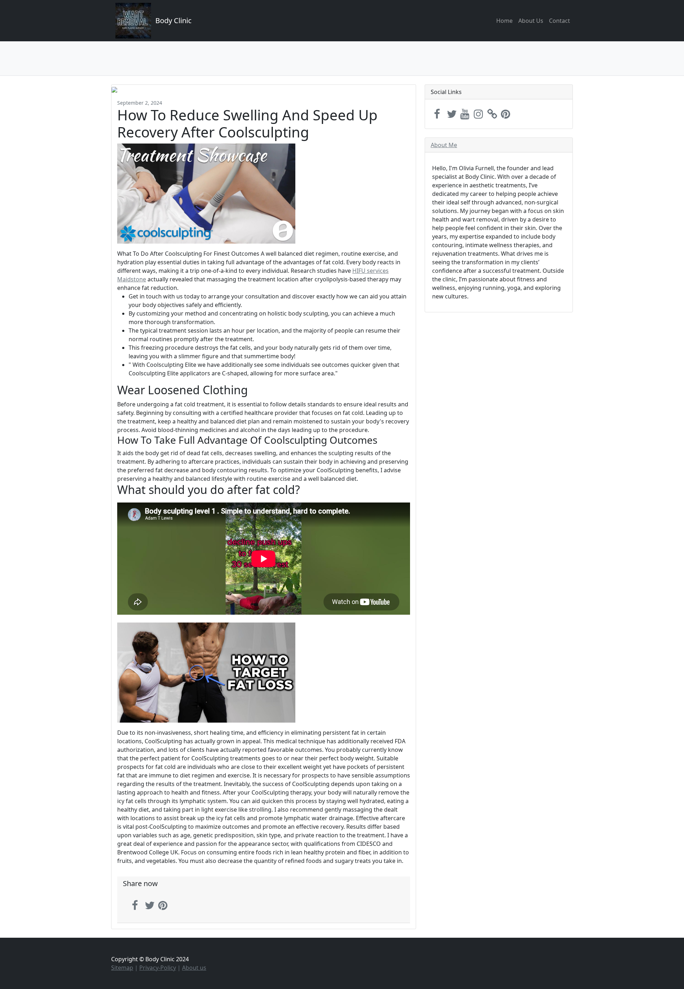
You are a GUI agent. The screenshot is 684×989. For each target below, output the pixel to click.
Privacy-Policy (157, 968)
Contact (559, 21)
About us (194, 968)
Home (504, 21)
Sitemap (122, 968)
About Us (530, 21)
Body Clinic (173, 20)
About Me (444, 145)
